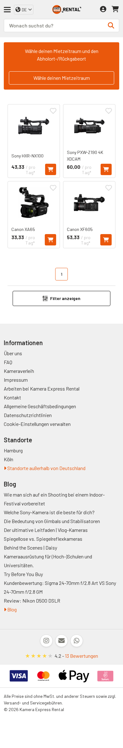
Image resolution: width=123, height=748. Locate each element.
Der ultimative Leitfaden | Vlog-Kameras (46, 530)
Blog (11, 609)
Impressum (16, 380)
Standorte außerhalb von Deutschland (45, 468)
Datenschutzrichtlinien (28, 415)
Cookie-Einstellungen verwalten (37, 424)
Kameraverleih (19, 371)
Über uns (13, 353)
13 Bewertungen (81, 656)
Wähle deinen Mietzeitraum (61, 78)
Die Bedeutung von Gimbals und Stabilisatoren (52, 521)
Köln (8, 459)
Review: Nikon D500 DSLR (32, 601)
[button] (61, 298)
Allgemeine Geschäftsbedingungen (40, 406)
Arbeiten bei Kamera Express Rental (41, 389)
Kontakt (12, 397)
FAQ (8, 362)
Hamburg (13, 450)
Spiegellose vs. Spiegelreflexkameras (43, 539)
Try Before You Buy (23, 574)
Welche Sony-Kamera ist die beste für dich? (49, 512)
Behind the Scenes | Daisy (30, 548)
